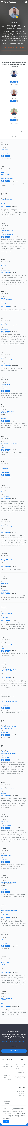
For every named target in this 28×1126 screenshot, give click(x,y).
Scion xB (3, 1003)
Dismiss (6, 1121)
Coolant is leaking (6, 199)
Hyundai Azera (5, 496)
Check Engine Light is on (8, 753)
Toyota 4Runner (5, 757)
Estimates (7, 1075)
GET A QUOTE (14, 1050)
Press (7, 1064)
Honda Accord (5, 914)
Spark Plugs (4, 583)
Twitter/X (7, 1105)
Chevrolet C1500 (5, 859)
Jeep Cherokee (5, 970)
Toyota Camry (4, 153)
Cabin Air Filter (5, 963)
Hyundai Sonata (5, 363)
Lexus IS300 (4, 793)
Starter (3, 298)
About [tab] (14, 136)
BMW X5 (3, 564)
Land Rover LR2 (5, 472)
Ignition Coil (4, 585)
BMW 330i (3, 203)
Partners (7, 1081)
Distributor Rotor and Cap (8, 882)
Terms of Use (21, 1072)
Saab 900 (3, 418)
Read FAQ (14, 1046)
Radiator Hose (5, 174)
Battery (3, 964)
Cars (7, 1073)
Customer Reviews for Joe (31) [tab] (14, 131)
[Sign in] (26, 2)
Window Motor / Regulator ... (9, 671)
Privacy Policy (21, 1066)
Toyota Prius (4, 388)
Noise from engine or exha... (9, 910)
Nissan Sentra (4, 447)
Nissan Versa (4, 303)
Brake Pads (4, 149)
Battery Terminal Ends (7, 789)
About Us (7, 1062)
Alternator (4, 492)
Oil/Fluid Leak (5, 173)
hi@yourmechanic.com (19, 1041)
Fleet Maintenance (7, 1066)
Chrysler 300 (4, 675)
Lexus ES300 (4, 590)
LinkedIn (7, 1103)
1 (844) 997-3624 (7, 1041)
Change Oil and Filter (7, 411)
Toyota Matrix (4, 943)
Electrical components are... (9, 669)
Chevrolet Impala (5, 705)
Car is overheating (6, 526)
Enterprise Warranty (21, 1064)
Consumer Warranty (21, 1062)
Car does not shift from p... (9, 726)
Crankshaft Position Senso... (9, 443)
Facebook (7, 1101)
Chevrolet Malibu (5, 270)
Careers (7, 1068)
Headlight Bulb (5, 384)
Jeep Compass (5, 732)
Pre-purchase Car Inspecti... (9, 325)
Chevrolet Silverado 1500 (7, 234)
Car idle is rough (6, 855)
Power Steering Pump (7, 230)
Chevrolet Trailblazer (6, 825)
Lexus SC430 (4, 329)
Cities (7, 1071)
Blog (7, 1084)
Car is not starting (6, 299)
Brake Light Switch (6, 728)
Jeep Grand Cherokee (7, 178)
